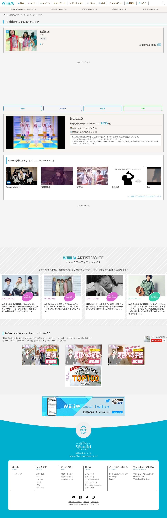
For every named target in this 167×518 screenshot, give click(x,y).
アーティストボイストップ (118, 474)
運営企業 (86, 502)
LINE (143, 108)
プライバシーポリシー (75, 502)
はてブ (102, 108)
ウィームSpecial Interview (93, 485)
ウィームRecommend (92, 479)
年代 (38, 485)
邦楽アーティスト (67, 477)
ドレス (38, 482)
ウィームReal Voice (91, 482)
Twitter (22, 108)
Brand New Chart (138, 477)
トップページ (17, 474)
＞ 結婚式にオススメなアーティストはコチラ (144, 196)
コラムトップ (89, 474)
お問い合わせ (95, 502)
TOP (4, 15)
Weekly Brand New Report (141, 479)
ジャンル (39, 479)
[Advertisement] (83, 83)
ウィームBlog (89, 477)
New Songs (112, 477)
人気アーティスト (67, 474)
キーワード (40, 488)
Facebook (62, 108)
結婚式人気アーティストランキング (22, 15)
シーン (38, 477)
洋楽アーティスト (67, 479)
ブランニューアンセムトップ (143, 474)
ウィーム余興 (89, 488)
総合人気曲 (40, 474)
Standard (111, 479)
